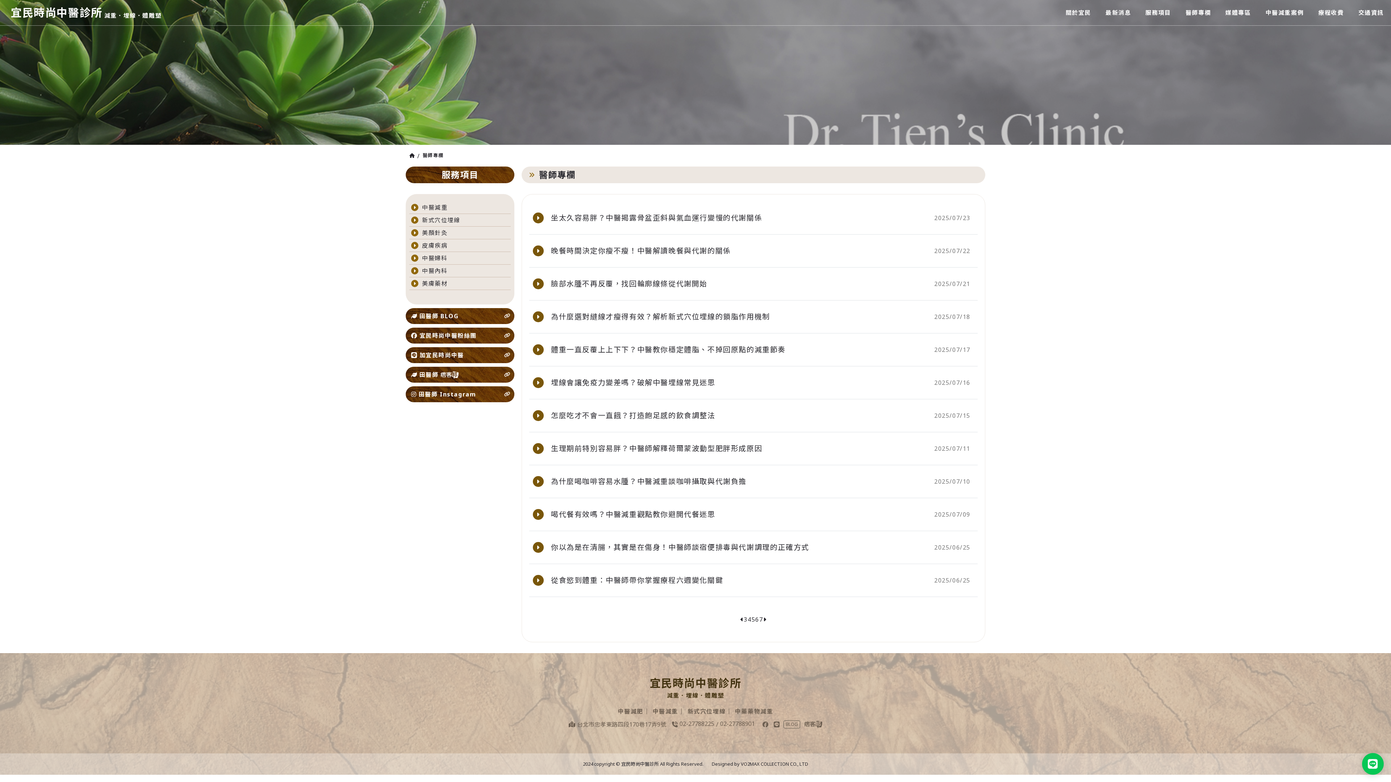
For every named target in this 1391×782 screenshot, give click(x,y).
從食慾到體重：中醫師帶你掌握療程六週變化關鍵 (637, 580)
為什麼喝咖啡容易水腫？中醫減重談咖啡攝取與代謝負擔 (649, 481)
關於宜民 (1078, 13)
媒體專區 (1238, 13)
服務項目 (1158, 13)
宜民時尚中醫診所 (57, 12)
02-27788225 (697, 724)
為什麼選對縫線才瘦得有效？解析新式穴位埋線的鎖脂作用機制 (660, 316)
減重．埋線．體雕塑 (133, 16)
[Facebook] (765, 724)
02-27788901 (737, 724)
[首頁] (413, 155)
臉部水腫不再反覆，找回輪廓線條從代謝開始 (629, 284)
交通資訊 (1371, 13)
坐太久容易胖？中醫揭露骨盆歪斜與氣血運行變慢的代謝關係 (656, 218)
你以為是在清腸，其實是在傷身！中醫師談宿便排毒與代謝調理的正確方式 (680, 547)
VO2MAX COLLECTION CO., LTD (774, 764)
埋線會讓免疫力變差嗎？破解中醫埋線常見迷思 (633, 382)
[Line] (776, 724)
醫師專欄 (1198, 13)
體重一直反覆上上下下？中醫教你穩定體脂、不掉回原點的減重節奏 (668, 349)
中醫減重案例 (1285, 13)
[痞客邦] (813, 724)
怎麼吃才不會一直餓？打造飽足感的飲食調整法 (633, 415)
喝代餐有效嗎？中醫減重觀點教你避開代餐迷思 (633, 514)
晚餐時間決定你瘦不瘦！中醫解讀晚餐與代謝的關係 (641, 251)
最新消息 (1118, 13)
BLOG (792, 724)
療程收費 (1331, 13)
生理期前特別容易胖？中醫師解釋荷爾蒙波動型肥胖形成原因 (656, 448)
